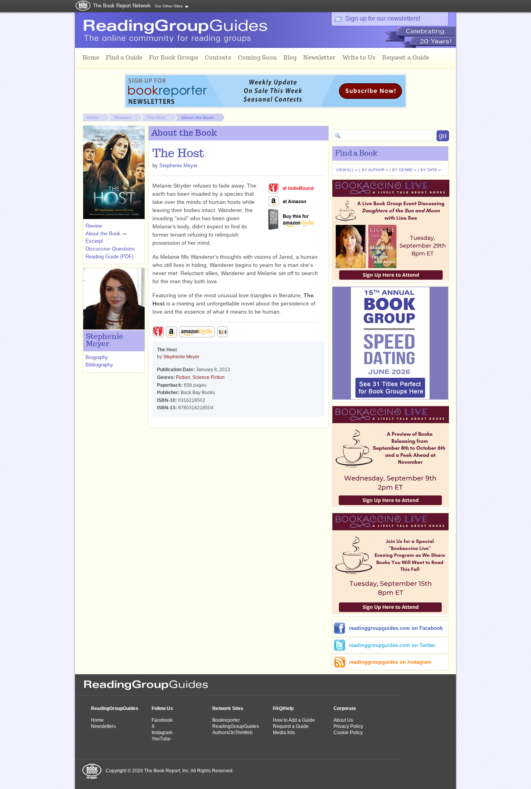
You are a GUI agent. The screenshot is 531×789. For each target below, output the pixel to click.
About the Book (197, 117)
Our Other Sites (169, 6)
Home (93, 117)
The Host (156, 117)
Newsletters (103, 726)
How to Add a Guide (294, 720)
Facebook (162, 720)
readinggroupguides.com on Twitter (392, 645)
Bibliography (99, 365)
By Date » (431, 170)
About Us (343, 720)
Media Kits (284, 732)
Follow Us (162, 708)
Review (94, 226)
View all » (347, 170)
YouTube (161, 738)
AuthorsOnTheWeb (232, 732)
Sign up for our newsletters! (382, 18)
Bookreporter (226, 720)
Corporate (345, 708)
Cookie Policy (348, 732)
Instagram (162, 732)
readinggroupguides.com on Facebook (396, 628)
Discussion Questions (110, 249)
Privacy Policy (348, 726)
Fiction (183, 377)
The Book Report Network (122, 6)
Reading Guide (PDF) (109, 256)
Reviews (122, 117)
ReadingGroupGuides (114, 708)
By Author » (375, 170)
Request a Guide (291, 726)
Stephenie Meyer (178, 165)
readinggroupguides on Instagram (390, 662)
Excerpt (94, 241)
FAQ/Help (283, 708)
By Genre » (404, 170)
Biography (97, 357)
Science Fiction (208, 377)
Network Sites (227, 708)
